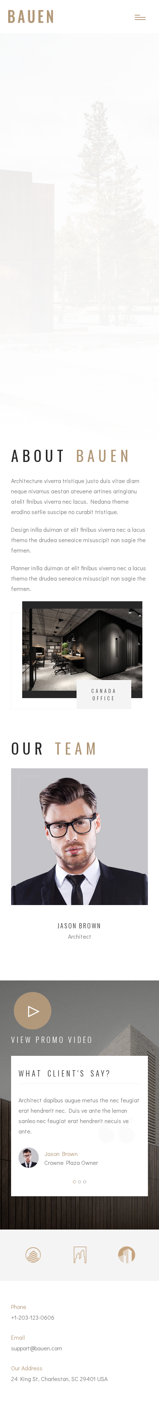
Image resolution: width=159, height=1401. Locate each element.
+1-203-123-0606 (32, 1317)
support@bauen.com (36, 1348)
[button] (74, 1181)
